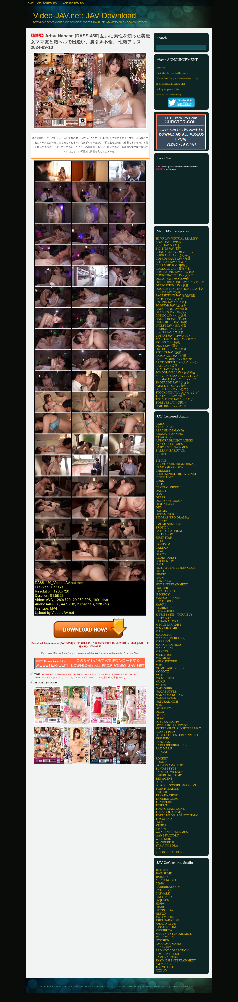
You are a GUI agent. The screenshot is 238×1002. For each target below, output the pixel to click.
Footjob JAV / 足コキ (171, 305)
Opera (161, 715)
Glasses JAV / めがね (171, 312)
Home (29, 3)
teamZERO (164, 802)
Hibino (161, 574)
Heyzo (161, 913)
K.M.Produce (166, 601)
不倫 (115, 677)
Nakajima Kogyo (169, 694)
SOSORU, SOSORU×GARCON (176, 785)
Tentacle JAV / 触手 (170, 395)
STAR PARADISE (167, 788)
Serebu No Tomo (169, 775)
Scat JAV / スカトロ (169, 369)
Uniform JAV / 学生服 (171, 405)
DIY (158, 507)
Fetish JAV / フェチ (169, 298)
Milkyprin (164, 654)
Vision (161, 828)
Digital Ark (165, 504)
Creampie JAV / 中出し (172, 265)
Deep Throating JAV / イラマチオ (180, 282)
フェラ (84, 677)
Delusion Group (169, 500)
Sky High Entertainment (176, 960)
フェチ (76, 677)
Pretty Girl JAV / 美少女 (174, 359)
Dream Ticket (167, 514)
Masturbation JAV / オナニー (178, 339)
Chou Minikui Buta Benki (176, 474)
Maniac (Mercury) (170, 638)
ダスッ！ (57, 677)
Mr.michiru (165, 678)
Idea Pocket (165, 591)
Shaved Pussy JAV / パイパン (177, 375)
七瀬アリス (106, 677)
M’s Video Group (169, 628)
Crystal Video (167, 487)
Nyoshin (162, 940)
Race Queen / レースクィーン (177, 362)
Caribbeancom (168, 886)
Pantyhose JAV (43, 677)
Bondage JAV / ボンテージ (175, 251)
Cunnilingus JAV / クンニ (175, 275)
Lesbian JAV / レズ (169, 328)
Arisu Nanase (63, 674)
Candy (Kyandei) (169, 467)
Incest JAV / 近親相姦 (171, 325)
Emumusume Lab (169, 524)
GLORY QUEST (166, 557)
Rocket (162, 758)
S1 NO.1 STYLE (166, 768)
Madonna (164, 634)
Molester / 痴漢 (168, 342)
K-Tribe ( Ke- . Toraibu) (174, 614)
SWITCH (161, 792)
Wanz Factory (167, 835)
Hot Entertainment (172, 584)
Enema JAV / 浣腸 (168, 292)
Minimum (163, 658)
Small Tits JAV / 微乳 (171, 385)
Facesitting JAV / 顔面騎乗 (175, 295)
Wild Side (163, 838)
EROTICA (162, 527)
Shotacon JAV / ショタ (172, 382)
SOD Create (165, 781)
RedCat (162, 751)
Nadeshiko (164, 688)
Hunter (162, 587)
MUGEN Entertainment (174, 933)
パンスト (67, 677)
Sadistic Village (169, 771)
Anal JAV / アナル (168, 241)
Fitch (160, 540)
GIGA (159, 551)
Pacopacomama (168, 943)
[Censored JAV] (37, 35)
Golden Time (166, 561)
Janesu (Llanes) (168, 597)
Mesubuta (164, 930)
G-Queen (162, 900)
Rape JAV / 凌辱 (167, 365)
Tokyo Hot (164, 967)
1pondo (162, 876)
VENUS (161, 825)
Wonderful (165, 842)
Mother (162, 674)
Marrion (163, 641)
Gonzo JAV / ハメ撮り (171, 315)
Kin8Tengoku (166, 927)
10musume (164, 873)
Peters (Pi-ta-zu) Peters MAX (178, 728)
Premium (163, 738)
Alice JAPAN (165, 427)
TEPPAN (161, 805)
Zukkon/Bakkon (169, 852)
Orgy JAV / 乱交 (167, 345)
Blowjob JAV (80, 674)
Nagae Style (166, 691)
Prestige (163, 741)
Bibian (161, 460)
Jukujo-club (166, 923)
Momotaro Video (170, 668)
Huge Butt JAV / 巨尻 (171, 322)
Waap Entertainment (173, 832)
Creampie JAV (96, 674)
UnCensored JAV (72, 3)
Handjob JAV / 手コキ (171, 318)
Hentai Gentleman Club (175, 567)
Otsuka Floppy (168, 721)
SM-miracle (165, 963)
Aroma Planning (169, 433)
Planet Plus (166, 731)
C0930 (160, 883)
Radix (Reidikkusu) (171, 745)
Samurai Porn (167, 957)
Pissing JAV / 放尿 (168, 352)
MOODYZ (162, 671)
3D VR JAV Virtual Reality (177, 238)
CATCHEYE (164, 890)
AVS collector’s (169, 443)
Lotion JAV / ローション (173, 335)
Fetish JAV (118, 674)
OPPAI (160, 718)
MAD (159, 631)
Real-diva (164, 947)
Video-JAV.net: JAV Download (84, 15)
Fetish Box (164, 534)
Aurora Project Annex (174, 440)
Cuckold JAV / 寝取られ (173, 268)
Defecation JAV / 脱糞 (172, 285)
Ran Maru (164, 748)
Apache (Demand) (170, 430)
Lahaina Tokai (168, 621)
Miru (159, 664)
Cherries (163, 470)
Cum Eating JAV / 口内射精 (175, 272)
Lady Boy (163, 617)
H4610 (160, 906)
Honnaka (163, 581)
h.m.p (160, 564)
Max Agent (165, 648)
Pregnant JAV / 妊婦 (171, 355)
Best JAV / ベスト (168, 245)
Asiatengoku (166, 880)
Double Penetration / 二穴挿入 (180, 288)
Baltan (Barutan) (170, 450)
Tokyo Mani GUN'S (170, 808)
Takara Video (167, 795)
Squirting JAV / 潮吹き (172, 389)
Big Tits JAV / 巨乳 (169, 248)
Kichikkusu (165, 607)
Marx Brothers (168, 644)
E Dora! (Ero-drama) (172, 517)
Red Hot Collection (172, 950)
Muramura (165, 937)
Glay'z (161, 554)
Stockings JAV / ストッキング (177, 392)
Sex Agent (164, 778)
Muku (160, 681)
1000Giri (162, 870)
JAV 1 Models (166, 916)
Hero (160, 571)
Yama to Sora (167, 845)
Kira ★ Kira (165, 611)
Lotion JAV (131, 674)
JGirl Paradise (167, 920)
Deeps (160, 497)
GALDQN (162, 547)
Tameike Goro (167, 798)
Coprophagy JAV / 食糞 (173, 258)
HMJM (160, 577)
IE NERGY (163, 594)
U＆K (159, 822)
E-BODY (161, 520)
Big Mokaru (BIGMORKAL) (176, 463)
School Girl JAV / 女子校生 (175, 372)
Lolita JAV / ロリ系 (169, 332)
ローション (94, 677)
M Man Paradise (168, 624)
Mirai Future (166, 661)
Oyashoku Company (172, 725)
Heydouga (164, 910)
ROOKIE (161, 761)
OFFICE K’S (164, 708)
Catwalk (163, 893)
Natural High (167, 701)
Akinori (162, 423)
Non (159, 704)
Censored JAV (47, 3)
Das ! (108, 674)
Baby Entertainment (173, 447)
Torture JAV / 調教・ (171, 402)
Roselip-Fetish (167, 953)
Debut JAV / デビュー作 (172, 278)
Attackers (164, 437)
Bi (157, 457)
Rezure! (162, 755)
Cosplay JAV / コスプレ (172, 262)
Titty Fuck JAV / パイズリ (174, 399)
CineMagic (164, 477)
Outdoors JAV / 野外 (171, 349)
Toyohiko (164, 818)
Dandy (161, 490)
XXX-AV (161, 970)
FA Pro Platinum (169, 530)
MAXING (162, 651)
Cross (160, 484)
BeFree (161, 453)
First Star (164, 537)
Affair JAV (47, 674)
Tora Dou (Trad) (169, 812)
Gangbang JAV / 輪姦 (171, 308)
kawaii (161, 604)
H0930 (160, 903)
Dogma (161, 510)
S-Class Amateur (169, 765)
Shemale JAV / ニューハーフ (176, 379)
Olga (160, 711)
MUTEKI (161, 684)
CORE (160, 480)
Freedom (163, 544)
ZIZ (158, 848)
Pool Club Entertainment (177, 735)
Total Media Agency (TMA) (177, 815)
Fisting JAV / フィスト (171, 302)
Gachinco (164, 896)
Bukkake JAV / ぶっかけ (173, 255)
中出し (122, 677)
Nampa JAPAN (166, 698)
